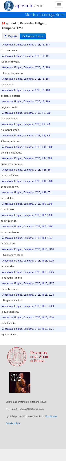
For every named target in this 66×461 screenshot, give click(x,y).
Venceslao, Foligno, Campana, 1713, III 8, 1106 (27, 238)
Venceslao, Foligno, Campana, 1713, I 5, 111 (25, 56)
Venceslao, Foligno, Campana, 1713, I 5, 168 (26, 90)
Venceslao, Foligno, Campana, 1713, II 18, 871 (27, 192)
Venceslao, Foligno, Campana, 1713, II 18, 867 (27, 170)
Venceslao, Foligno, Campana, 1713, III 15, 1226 (28, 272)
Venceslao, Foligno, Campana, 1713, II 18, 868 (27, 181)
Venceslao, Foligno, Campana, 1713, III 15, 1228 (28, 295)
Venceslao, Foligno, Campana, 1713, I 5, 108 (26, 44)
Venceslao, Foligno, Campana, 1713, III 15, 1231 (28, 329)
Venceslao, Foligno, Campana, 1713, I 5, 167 (26, 79)
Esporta (12, 36)
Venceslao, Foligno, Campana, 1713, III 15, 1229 (28, 306)
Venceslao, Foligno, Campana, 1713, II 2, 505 (26, 113)
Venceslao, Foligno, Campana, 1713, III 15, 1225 (28, 260)
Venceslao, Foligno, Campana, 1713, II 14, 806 (27, 158)
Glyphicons (51, 416)
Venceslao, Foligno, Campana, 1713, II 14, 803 (27, 147)
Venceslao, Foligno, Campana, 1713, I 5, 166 (26, 67)
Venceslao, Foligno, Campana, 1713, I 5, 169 (26, 101)
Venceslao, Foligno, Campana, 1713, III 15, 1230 (28, 317)
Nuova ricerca (34, 36)
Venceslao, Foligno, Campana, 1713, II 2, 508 (26, 124)
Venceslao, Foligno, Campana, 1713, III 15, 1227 (28, 283)
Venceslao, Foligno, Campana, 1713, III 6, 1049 (27, 204)
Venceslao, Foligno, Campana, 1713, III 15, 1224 (28, 249)
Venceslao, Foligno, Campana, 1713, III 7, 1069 (27, 226)
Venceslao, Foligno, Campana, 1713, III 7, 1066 (27, 215)
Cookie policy (13, 423)
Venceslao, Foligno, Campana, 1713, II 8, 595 (26, 135)
